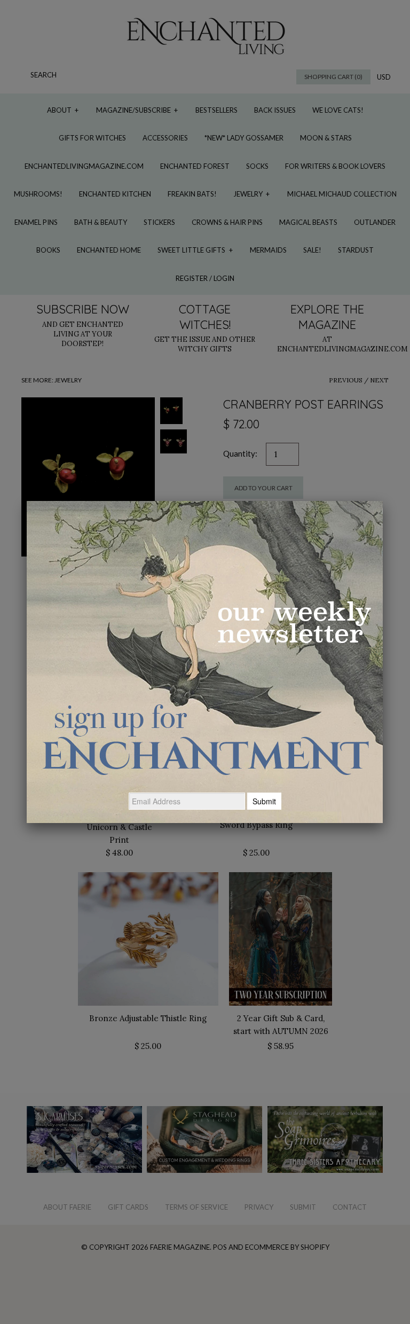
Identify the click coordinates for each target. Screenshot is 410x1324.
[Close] (382, 501)
